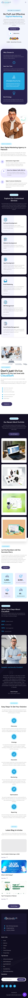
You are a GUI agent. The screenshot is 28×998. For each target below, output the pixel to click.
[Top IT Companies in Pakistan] (14, 887)
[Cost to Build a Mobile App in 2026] (14, 845)
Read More (5, 230)
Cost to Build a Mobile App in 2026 (10, 854)
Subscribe (21, 979)
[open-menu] (26, 2)
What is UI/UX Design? (7, 875)
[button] (16, 33)
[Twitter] (6, 986)
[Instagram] (10, 986)
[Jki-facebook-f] (2, 986)
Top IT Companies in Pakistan (9, 896)
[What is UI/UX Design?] (14, 866)
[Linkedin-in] (14, 986)
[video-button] (10, 33)
